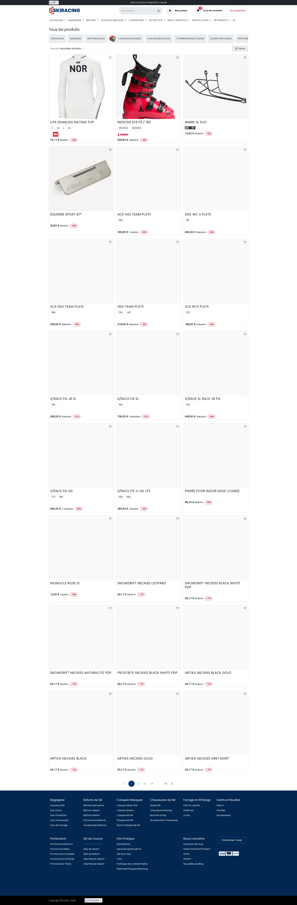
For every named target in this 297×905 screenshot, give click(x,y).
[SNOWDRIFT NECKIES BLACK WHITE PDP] (216, 547)
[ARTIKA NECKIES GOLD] (148, 723)
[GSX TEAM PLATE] (148, 271)
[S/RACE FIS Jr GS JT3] (148, 455)
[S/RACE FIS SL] (148, 363)
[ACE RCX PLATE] (216, 271)
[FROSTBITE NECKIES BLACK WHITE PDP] (148, 637)
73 (165, 783)
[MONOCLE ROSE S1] (81, 547)
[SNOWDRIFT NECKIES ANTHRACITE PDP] (81, 637)
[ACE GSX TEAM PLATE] (148, 179)
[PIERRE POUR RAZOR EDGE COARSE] (216, 455)
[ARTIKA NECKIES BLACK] (81, 723)
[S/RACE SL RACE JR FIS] (216, 363)
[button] (67, 48)
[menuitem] (58, 20)
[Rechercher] (158, 11)
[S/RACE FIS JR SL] (81, 363)
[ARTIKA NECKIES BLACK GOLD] (216, 637)
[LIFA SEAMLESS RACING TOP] (81, 86)
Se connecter (238, 10)
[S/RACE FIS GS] (81, 455)
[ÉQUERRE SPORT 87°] (81, 179)
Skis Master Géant (94, 859)
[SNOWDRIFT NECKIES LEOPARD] (148, 547)
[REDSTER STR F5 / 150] (148, 86)
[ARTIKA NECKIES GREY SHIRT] (216, 723)
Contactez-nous (232, 840)
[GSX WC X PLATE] (216, 179)
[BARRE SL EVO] (216, 86)
